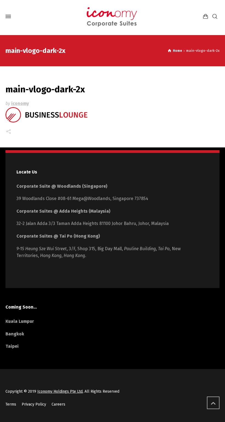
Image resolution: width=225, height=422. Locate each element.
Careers (58, 404)
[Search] (215, 17)
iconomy (20, 103)
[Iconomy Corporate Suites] (112, 16)
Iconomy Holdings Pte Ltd (60, 391)
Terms (10, 404)
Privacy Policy (34, 404)
